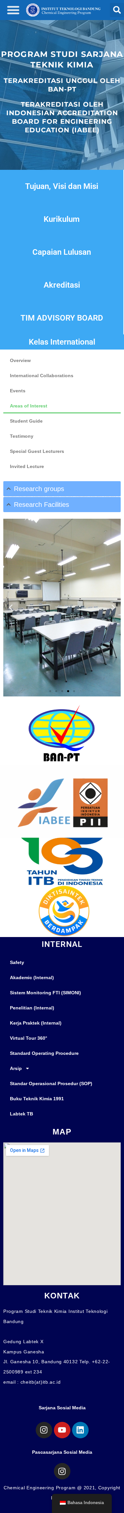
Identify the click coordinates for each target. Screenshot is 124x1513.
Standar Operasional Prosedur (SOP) (51, 1083)
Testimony (21, 436)
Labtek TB (21, 1113)
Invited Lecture (27, 466)
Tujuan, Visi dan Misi (61, 186)
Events (17, 390)
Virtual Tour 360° (28, 1038)
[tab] (62, 488)
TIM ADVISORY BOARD (62, 318)
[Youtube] (62, 1430)
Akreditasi (62, 285)
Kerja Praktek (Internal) (36, 1023)
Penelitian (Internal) (32, 1007)
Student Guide (26, 421)
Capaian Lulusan (61, 252)
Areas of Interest (28, 405)
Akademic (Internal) (32, 977)
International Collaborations (41, 375)
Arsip (16, 1068)
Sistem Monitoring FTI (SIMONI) (45, 992)
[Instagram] (44, 1430)
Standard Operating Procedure (44, 1053)
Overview (20, 360)
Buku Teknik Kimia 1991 (37, 1098)
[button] (13, 10)
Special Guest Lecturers (37, 451)
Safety (17, 962)
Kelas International (62, 342)
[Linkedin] (80, 1430)
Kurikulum (62, 219)
